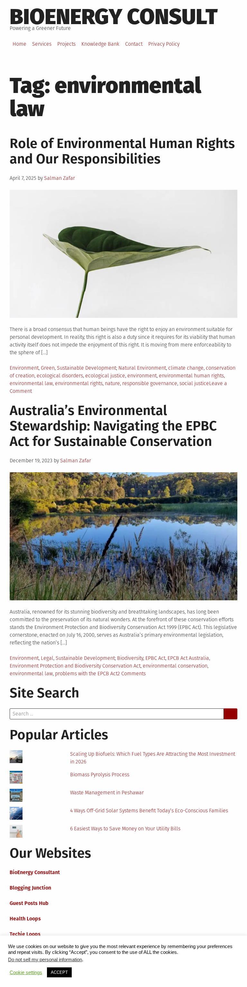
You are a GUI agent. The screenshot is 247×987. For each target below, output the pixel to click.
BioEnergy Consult (114, 17)
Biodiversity (130, 658)
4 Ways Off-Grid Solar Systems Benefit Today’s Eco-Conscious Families (149, 810)
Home (19, 44)
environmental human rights (191, 376)
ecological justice (105, 376)
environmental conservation (175, 666)
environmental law (31, 383)
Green (48, 368)
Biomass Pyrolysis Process (99, 774)
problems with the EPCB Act (86, 673)
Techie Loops (25, 934)
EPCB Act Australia (188, 658)
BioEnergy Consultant (35, 872)
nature (112, 383)
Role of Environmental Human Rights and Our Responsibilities (122, 151)
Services (41, 44)
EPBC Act (155, 658)
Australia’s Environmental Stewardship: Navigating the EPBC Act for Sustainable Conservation (113, 425)
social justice (194, 383)
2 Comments (131, 673)
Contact (133, 44)
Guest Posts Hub (29, 903)
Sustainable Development (86, 368)
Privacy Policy (163, 44)
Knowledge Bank (100, 44)
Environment (24, 368)
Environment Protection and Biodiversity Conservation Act (75, 666)
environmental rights (79, 383)
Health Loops (25, 919)
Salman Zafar (59, 178)
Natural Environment (142, 368)
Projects (66, 44)
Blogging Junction (30, 888)
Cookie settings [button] (26, 972)
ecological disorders (60, 376)
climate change (186, 368)
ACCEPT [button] (59, 972)
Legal (47, 658)
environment (142, 376)
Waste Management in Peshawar (107, 792)
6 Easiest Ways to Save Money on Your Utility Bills (125, 829)
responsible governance (149, 383)
